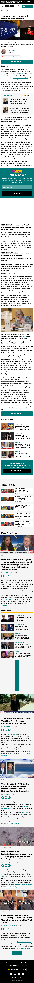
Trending (18, 442)
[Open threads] (19, 973)
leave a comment (17, 61)
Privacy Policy (16, 962)
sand (2, 876)
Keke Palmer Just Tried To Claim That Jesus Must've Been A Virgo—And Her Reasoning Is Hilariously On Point (23, 429)
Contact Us (25, 965)
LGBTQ (17, 651)
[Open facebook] (11, 973)
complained (8, 599)
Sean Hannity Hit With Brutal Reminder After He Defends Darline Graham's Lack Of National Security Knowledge (15, 787)
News (7, 10)
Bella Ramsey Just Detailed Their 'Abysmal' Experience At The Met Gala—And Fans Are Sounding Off (23, 656)
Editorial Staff (17, 965)
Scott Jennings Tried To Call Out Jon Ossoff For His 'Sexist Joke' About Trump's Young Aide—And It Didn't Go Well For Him (23, 629)
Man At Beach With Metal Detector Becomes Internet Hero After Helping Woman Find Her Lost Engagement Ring (16, 855)
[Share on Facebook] (2, 576)
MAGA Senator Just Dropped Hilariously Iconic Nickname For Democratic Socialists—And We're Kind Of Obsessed (23, 638)
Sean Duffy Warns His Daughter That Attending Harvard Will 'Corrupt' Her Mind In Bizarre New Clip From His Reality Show (22, 456)
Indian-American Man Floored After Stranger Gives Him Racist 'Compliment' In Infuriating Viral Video (16, 919)
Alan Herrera (12, 50)
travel (25, 336)
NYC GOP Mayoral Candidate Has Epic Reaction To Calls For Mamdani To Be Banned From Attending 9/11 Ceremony (22, 492)
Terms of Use (24, 962)
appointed (25, 812)
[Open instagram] (23, 973)
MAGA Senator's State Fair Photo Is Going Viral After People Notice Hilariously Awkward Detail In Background (23, 499)
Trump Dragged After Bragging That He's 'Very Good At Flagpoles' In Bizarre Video (16, 720)
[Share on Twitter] (6, 576)
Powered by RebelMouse (17, 980)
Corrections (9, 965)
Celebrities (18, 424)
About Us (8, 962)
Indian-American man (24, 942)
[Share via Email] (9, 576)
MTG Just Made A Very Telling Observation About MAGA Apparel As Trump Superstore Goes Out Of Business (23, 647)
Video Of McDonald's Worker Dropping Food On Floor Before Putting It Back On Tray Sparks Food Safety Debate (15, 2)
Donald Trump (19, 615)
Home (2, 10)
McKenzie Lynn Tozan (9, 862)
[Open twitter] (15, 973)
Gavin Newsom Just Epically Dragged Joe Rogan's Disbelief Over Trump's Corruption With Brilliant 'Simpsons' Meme (23, 620)
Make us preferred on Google (11, 56)
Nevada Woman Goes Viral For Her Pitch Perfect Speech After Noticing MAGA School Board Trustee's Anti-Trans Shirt (23, 508)
